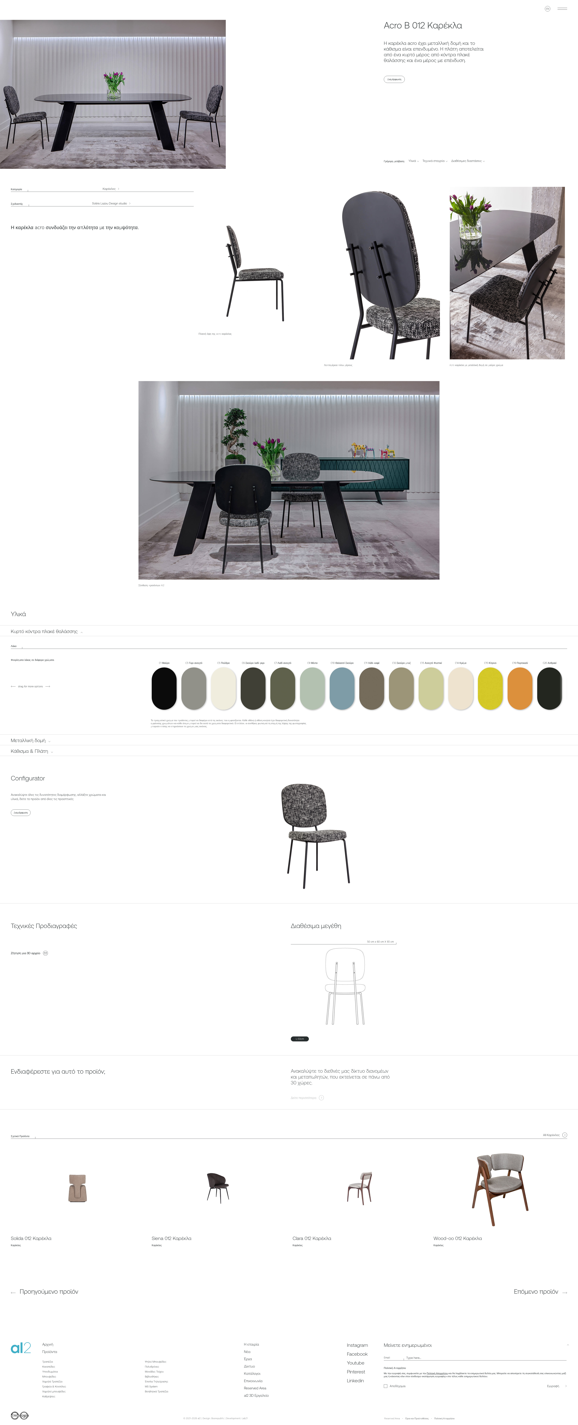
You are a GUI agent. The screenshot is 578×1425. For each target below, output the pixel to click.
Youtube (355, 1363)
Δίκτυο (249, 1366)
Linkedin (355, 1380)
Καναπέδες (48, 1366)
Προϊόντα (49, 1352)
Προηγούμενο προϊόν (48, 1291)
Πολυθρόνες (152, 1366)
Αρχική (47, 1344)
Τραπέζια (47, 1361)
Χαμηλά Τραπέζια (52, 1381)
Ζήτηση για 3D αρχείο (25, 953)
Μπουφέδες (49, 1376)
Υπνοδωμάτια (50, 1371)
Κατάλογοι (252, 1373)
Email (387, 1357)
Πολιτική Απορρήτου (437, 1373)
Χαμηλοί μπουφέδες (54, 1391)
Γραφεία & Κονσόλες (54, 1386)
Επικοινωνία (253, 1381)
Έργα (248, 1359)
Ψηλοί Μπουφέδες (155, 1361)
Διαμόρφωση (394, 79)
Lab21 (245, 1418)
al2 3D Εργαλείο (256, 1395)
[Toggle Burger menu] (562, 9)
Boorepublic (217, 1418)
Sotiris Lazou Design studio (109, 203)
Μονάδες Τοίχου (154, 1371)
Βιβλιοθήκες (152, 1376)
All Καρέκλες (551, 1135)
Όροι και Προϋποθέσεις (417, 1418)
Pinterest (356, 1371)
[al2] (21, 8)
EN (547, 8)
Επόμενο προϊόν (537, 1291)
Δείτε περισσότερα (303, 1094)
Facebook (357, 1354)
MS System (151, 1386)
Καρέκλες (109, 188)
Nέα (247, 1352)
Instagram (357, 1345)
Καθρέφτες (48, 1396)
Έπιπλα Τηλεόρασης (156, 1381)
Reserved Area (255, 1388)
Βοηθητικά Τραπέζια (156, 1391)
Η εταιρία (251, 1344)
